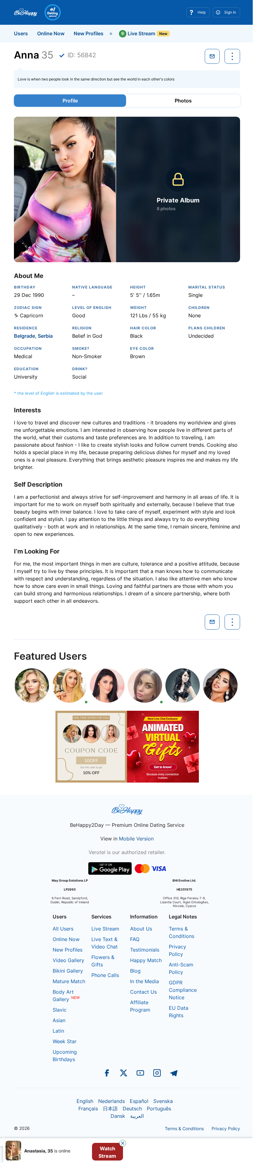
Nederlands (111, 1101)
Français (88, 1108)
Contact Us (143, 992)
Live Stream (140, 33)
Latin (58, 1031)
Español (139, 1101)
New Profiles (88, 33)
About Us (141, 929)
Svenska (163, 1101)
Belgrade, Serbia (33, 336)
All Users (63, 929)
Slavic (60, 1010)
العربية (137, 1116)
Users (21, 33)
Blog (135, 971)
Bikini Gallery (68, 971)
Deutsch (132, 1108)
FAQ (134, 939)
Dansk (118, 1116)
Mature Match (69, 981)
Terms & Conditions (184, 1128)
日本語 (110, 1108)
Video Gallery (68, 960)
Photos (183, 101)
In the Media (144, 981)
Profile (70, 101)
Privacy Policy (226, 1128)
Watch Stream (107, 1152)
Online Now (50, 33)
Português (159, 1108)
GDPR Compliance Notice (183, 989)
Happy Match (146, 960)
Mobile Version (136, 838)
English (85, 1101)
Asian (59, 1020)
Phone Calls (105, 975)
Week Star (65, 1041)
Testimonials (144, 950)
